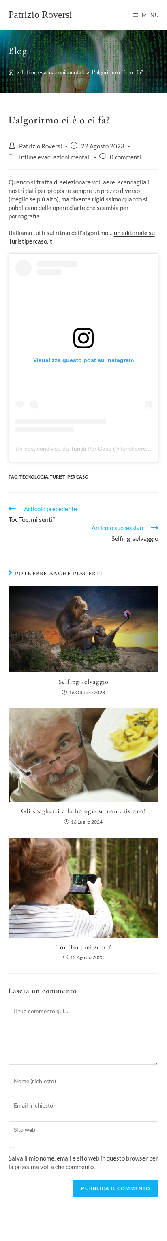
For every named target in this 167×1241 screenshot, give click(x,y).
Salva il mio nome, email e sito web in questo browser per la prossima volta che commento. (83, 1162)
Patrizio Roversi (40, 14)
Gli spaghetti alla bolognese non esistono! (83, 811)
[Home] (11, 72)
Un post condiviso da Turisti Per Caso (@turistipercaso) (86, 448)
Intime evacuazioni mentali (55, 157)
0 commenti (125, 157)
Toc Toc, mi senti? (83, 947)
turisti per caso (69, 476)
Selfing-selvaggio (83, 682)
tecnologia (33, 476)
